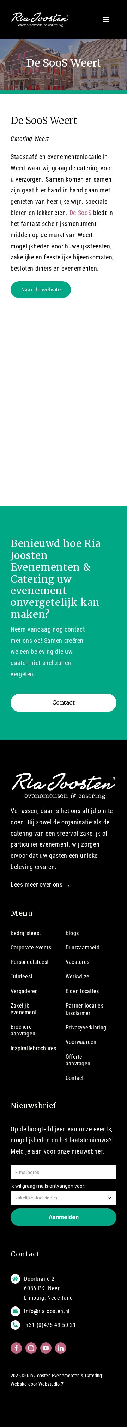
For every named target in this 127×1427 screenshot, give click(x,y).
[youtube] (46, 1348)
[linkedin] (60, 1348)
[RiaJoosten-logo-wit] (40, 15)
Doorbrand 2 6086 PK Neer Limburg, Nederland (48, 1288)
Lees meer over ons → (41, 884)
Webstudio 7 (51, 1384)
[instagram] (31, 1348)
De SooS (80, 212)
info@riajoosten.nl (47, 1311)
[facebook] (16, 1348)
